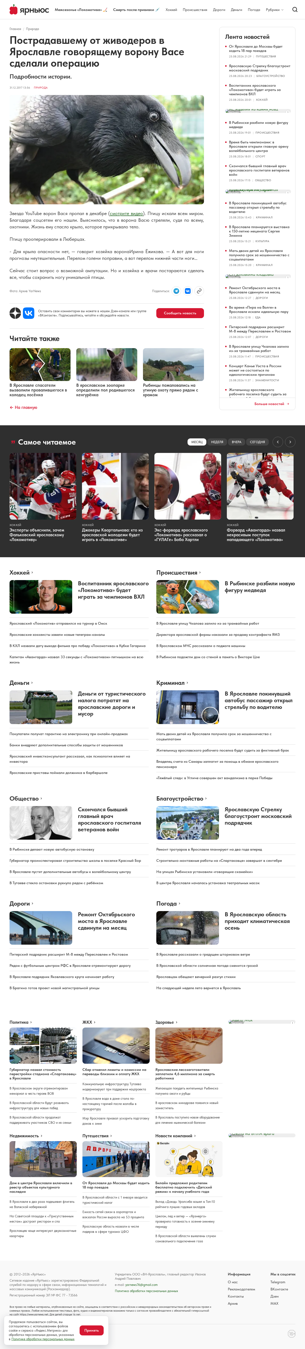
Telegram (277, 1282)
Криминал (264, 217)
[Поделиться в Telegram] (176, 291)
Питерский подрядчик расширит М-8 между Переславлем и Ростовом (260, 329)
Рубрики (273, 10)
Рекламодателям (241, 1289)
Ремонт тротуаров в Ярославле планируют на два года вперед (209, 849)
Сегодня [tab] (257, 442)
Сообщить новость (180, 313)
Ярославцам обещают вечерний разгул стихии (196, 976)
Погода (254, 9)
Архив (233, 1303)
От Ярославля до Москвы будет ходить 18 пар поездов (256, 48)
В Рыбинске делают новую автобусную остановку (52, 849)
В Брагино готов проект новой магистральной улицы (54, 988)
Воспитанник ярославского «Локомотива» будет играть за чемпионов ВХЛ (255, 89)
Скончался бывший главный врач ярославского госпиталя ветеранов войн (259, 170)
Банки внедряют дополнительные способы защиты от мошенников (66, 745)
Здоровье (164, 1022)
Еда (258, 317)
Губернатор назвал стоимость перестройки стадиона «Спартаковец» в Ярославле (43, 1073)
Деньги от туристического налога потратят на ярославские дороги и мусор (112, 703)
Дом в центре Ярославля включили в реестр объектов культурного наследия (41, 1187)
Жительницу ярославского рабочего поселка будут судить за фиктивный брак (257, 394)
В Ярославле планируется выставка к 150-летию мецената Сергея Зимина (259, 231)
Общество (263, 180)
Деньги (236, 9)
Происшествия (195, 9)
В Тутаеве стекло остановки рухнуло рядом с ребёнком (56, 883)
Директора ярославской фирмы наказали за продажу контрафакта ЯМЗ (218, 634)
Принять (91, 1330)
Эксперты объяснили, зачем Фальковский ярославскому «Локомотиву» (37, 534)
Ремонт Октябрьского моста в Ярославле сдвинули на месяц (254, 290)
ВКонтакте (279, 1289)
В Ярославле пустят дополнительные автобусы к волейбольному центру (70, 871)
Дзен (274, 1296)
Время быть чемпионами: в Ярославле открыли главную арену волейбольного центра (258, 146)
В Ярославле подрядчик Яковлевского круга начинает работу (62, 976)
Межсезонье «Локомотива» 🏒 (81, 9)
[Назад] (278, 442)
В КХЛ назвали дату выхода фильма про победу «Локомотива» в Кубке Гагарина (78, 645)
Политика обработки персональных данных (146, 1291)
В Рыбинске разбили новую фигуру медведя (258, 124)
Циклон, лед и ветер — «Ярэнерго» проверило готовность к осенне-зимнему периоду (184, 1221)
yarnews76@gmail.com (141, 1285)
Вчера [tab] (236, 442)
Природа (32, 29)
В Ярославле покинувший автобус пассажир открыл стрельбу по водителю (258, 207)
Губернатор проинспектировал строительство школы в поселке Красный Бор (75, 860)
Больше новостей (269, 404)
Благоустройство (270, 76)
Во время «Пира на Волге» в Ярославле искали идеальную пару (258, 309)
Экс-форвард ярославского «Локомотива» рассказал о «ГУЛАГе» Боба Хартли (181, 534)
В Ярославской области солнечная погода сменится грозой (207, 965)
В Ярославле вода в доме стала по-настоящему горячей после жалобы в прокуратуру (109, 1104)
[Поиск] (295, 9)
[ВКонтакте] (28, 313)
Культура (262, 241)
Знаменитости (267, 380)
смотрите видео (126, 213)
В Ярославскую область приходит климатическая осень (257, 921)
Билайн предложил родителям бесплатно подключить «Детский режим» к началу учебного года (183, 1187)
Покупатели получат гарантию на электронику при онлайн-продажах (69, 734)
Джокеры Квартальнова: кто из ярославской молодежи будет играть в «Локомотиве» (112, 534)
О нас (233, 1282)
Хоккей (171, 9)
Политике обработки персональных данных (42, 1339)
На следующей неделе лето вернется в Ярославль (198, 988)
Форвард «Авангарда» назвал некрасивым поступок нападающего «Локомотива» (256, 534)
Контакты (236, 1296)
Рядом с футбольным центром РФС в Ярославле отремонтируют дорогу (70, 965)
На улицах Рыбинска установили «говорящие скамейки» (204, 871)
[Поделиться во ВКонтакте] (188, 291)
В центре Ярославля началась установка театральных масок (208, 883)
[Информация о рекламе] (288, 112)
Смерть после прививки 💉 (136, 9)
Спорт (260, 156)
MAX (274, 1303)
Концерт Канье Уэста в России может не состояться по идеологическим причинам (255, 370)
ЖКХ (87, 1022)
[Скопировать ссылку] (199, 291)
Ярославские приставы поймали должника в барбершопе (58, 772)
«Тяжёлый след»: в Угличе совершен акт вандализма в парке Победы (214, 778)
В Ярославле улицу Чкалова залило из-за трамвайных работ (259, 348)
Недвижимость (24, 1135)
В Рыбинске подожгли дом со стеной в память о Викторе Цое (208, 657)
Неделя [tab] (217, 442)
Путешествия (266, 56)
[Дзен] (15, 313)
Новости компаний (173, 1135)
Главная (15, 29)
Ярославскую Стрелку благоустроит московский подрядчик (259, 68)
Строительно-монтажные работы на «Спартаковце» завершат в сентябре (219, 860)
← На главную (23, 407)
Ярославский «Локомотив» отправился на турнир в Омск (58, 623)
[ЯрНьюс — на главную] (29, 9)
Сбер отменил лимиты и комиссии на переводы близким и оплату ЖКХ (114, 1071)
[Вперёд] (290, 442)
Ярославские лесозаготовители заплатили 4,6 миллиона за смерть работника (185, 1073)
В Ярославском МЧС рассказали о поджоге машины (200, 645)
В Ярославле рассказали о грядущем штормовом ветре (203, 954)
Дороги (219, 9)
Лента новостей (247, 36)
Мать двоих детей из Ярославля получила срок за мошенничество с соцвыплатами (259, 254)
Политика (19, 1022)
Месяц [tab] (197, 442)
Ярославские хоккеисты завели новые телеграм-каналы (57, 634)
